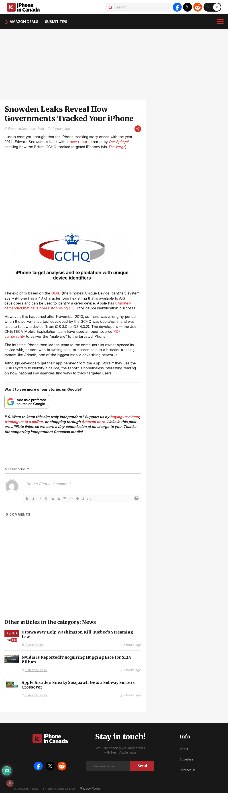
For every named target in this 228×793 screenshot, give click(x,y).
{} (83, 498)
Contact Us (187, 770)
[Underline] (40, 498)
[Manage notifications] (9, 783)
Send (142, 766)
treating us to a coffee (23, 421)
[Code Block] (71, 498)
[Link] (77, 498)
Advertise (186, 759)
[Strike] (46, 498)
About (183, 749)
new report (79, 141)
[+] (89, 498)
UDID (56, 293)
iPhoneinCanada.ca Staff (26, 129)
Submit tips (56, 21)
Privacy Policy (90, 788)
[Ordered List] (52, 498)
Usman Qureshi (36, 670)
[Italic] (34, 498)
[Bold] (27, 498)
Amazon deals (24, 21)
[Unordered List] (58, 498)
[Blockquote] (65, 498)
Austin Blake (34, 645)
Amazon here (93, 421)
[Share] (137, 128)
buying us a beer (124, 417)
